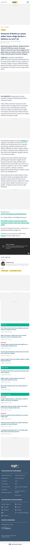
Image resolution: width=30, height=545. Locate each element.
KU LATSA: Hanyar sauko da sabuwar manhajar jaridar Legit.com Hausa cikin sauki (15, 223)
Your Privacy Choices (17, 544)
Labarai (7, 27)
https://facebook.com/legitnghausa (13, 214)
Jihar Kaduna (4, 270)
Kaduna (24, 141)
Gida (2, 27)
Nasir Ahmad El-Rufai (15, 270)
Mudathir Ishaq (17, 41)
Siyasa (2, 331)
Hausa (3, 236)
